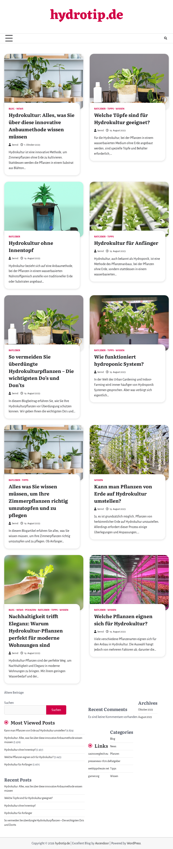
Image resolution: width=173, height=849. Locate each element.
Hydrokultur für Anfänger (126, 242)
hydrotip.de (86, 16)
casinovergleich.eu (98, 753)
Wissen (120, 108)
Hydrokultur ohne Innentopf (31, 246)
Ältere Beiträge (14, 692)
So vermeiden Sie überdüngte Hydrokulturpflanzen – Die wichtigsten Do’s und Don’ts (41, 371)
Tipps (110, 108)
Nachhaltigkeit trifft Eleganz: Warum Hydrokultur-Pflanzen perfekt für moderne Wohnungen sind (36, 630)
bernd (15, 145)
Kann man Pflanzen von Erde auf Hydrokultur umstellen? (123, 493)
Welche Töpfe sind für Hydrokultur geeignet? (122, 118)
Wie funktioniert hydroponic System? (119, 360)
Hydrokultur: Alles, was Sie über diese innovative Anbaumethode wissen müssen (41, 125)
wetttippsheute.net (98, 768)
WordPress (134, 843)
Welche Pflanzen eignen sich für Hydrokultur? (123, 619)
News (19, 108)
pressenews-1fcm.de (99, 761)
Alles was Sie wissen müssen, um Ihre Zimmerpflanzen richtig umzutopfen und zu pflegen (38, 501)
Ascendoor (102, 843)
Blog (12, 108)
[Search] (165, 38)
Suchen (9, 702)
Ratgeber (99, 108)
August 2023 (145, 717)
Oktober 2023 (145, 709)
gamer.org (93, 776)
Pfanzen (30, 610)
